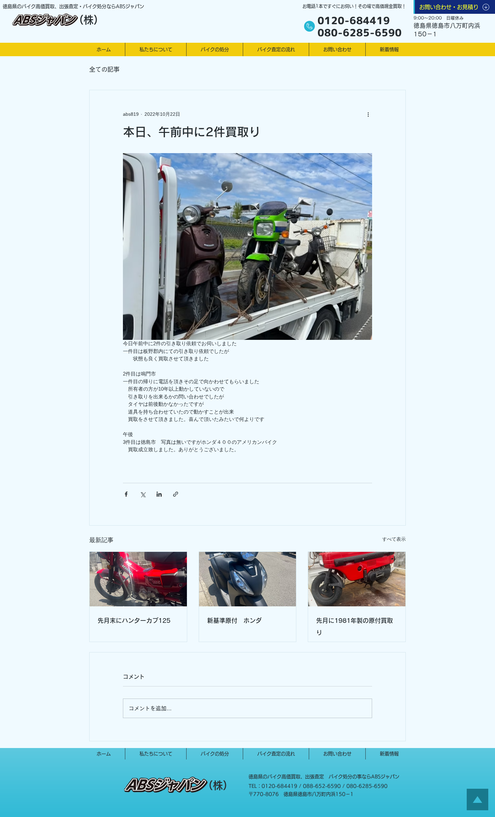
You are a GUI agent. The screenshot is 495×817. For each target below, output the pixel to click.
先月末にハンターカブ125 (134, 620)
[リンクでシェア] (175, 494)
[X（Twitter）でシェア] (142, 494)
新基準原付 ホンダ (234, 620)
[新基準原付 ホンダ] (247, 579)
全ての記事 (104, 69)
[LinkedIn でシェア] (159, 494)
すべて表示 (394, 539)
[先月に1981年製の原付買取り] (356, 579)
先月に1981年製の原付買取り (354, 626)
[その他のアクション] (368, 114)
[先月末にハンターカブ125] (138, 579)
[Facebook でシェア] (126, 494)
